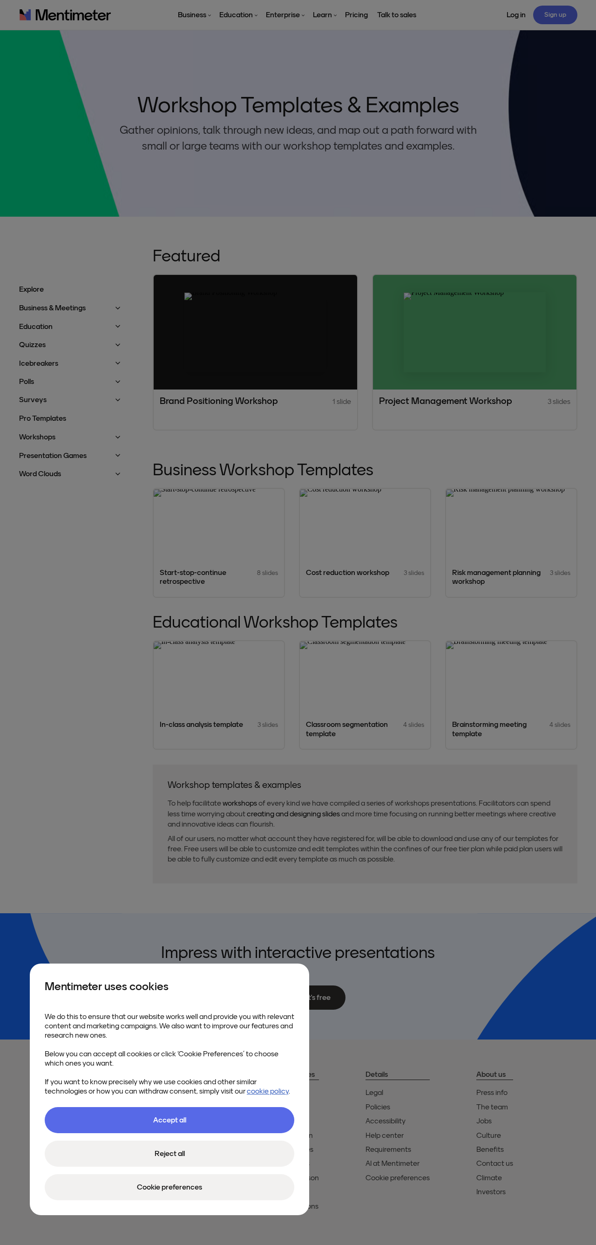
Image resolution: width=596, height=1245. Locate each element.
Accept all (169, 1120)
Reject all (170, 1153)
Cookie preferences (169, 1187)
